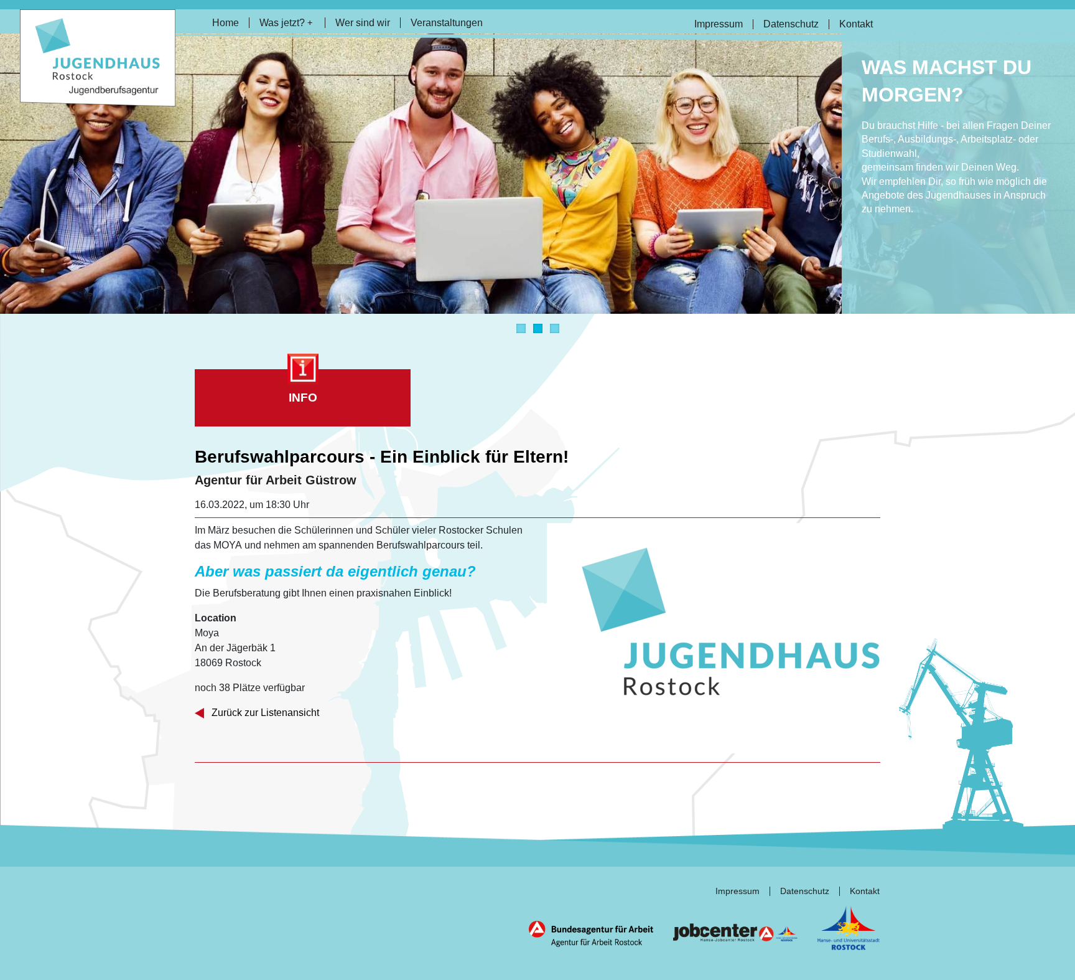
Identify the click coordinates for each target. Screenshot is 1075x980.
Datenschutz (791, 24)
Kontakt (856, 24)
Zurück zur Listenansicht (264, 712)
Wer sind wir (362, 22)
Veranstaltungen (447, 22)
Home (225, 22)
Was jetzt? (285, 22)
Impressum (718, 24)
